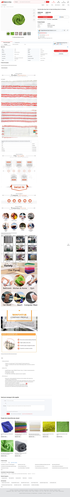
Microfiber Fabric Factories (25, 482)
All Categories (4, 4)
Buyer (47, 4)
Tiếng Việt (56, 491)
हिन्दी (47, 491)
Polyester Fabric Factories (5, 482)
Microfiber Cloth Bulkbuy (35, 484)
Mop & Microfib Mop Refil (56, 464)
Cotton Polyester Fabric (34, 482)
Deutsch (33, 491)
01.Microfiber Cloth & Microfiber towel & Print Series (8, 466)
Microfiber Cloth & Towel (21, 464)
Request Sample (54, 19)
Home (2, 6)
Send (8, 413)
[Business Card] (67, 46)
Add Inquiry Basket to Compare (19, 37)
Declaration (44, 493)
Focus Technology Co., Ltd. (28, 493)
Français (22, 491)
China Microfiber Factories (15, 482)
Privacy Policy (49, 493)
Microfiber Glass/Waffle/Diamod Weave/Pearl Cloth (42, 464)
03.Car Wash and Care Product (39, 466)
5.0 (57, 44)
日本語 (45, 491)
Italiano (30, 491)
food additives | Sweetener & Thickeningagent (7, 464)
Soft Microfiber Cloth (53, 482)
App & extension (57, 4)
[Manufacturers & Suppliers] (6, 2)
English (13, 491)
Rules (68, 4)
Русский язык (26, 491)
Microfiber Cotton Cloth (17, 484)
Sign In (39, 38)
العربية (40, 491)
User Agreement (40, 493)
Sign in (68, 2)
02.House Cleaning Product (22, 466)
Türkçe (53, 491)
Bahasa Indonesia (61, 491)
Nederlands (36, 491)
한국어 (43, 491)
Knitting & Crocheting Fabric (9, 6)
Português (19, 491)
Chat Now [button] (61, 53)
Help (52, 4)
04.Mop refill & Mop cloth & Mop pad (57, 466)
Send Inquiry (61, 50)
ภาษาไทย (50, 491)
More (2, 486)
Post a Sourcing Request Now (27, 413)
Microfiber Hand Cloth (26, 484)
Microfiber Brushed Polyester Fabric (7, 484)
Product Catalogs (14, 462)
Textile (4, 6)
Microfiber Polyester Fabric (44, 482)
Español (16, 491)
